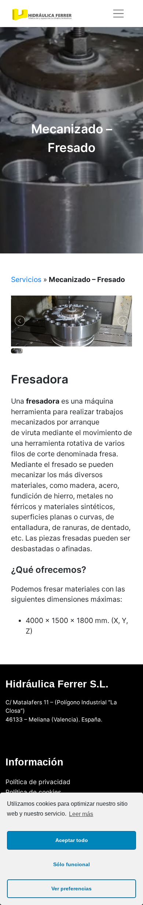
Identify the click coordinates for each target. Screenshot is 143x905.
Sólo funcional (71, 864)
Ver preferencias (71, 888)
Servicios (26, 279)
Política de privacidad (38, 781)
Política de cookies (33, 792)
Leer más (81, 814)
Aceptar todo (71, 840)
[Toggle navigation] (119, 13)
